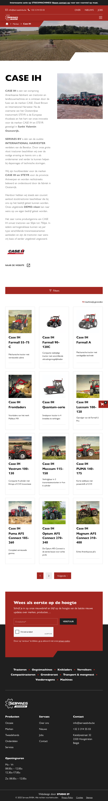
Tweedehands (12, 735)
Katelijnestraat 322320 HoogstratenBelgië (82, 739)
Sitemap (89, 797)
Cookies (79, 797)
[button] (100, 17)
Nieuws (89, 9)
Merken (9, 729)
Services (9, 747)
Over (78, 9)
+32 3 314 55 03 (82, 729)
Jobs (100, 9)
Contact (43, 741)
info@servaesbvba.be (84, 723)
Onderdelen (11, 741)
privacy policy (64, 640)
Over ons (44, 723)
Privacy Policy (67, 797)
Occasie (9, 723)
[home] (11, 17)
